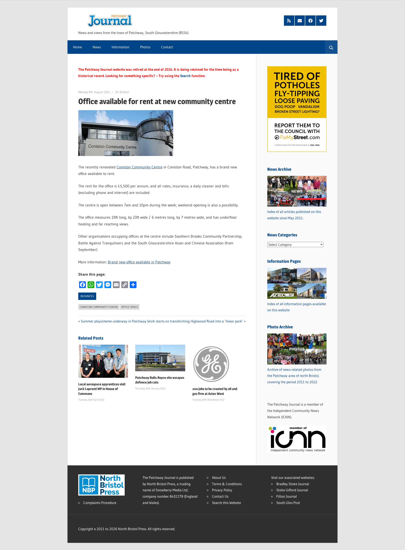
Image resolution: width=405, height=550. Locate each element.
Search (185, 75)
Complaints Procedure (99, 502)
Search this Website (226, 502)
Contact (167, 47)
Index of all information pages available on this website (296, 307)
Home (77, 47)
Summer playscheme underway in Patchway (113, 321)
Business (87, 296)
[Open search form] (331, 47)
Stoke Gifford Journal (292, 490)
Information (120, 47)
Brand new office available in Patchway (139, 262)
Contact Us (220, 496)
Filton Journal (286, 496)
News (97, 47)
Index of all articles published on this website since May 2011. (294, 214)
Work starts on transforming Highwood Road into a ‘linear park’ (195, 321)
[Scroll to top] (398, 543)
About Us (219, 477)
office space (129, 307)
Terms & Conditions (227, 484)
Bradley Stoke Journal (292, 484)
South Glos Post (288, 502)
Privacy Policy (222, 490)
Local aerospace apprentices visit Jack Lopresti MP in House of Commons (102, 389)
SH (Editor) (122, 92)
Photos (145, 47)
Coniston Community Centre (139, 167)
